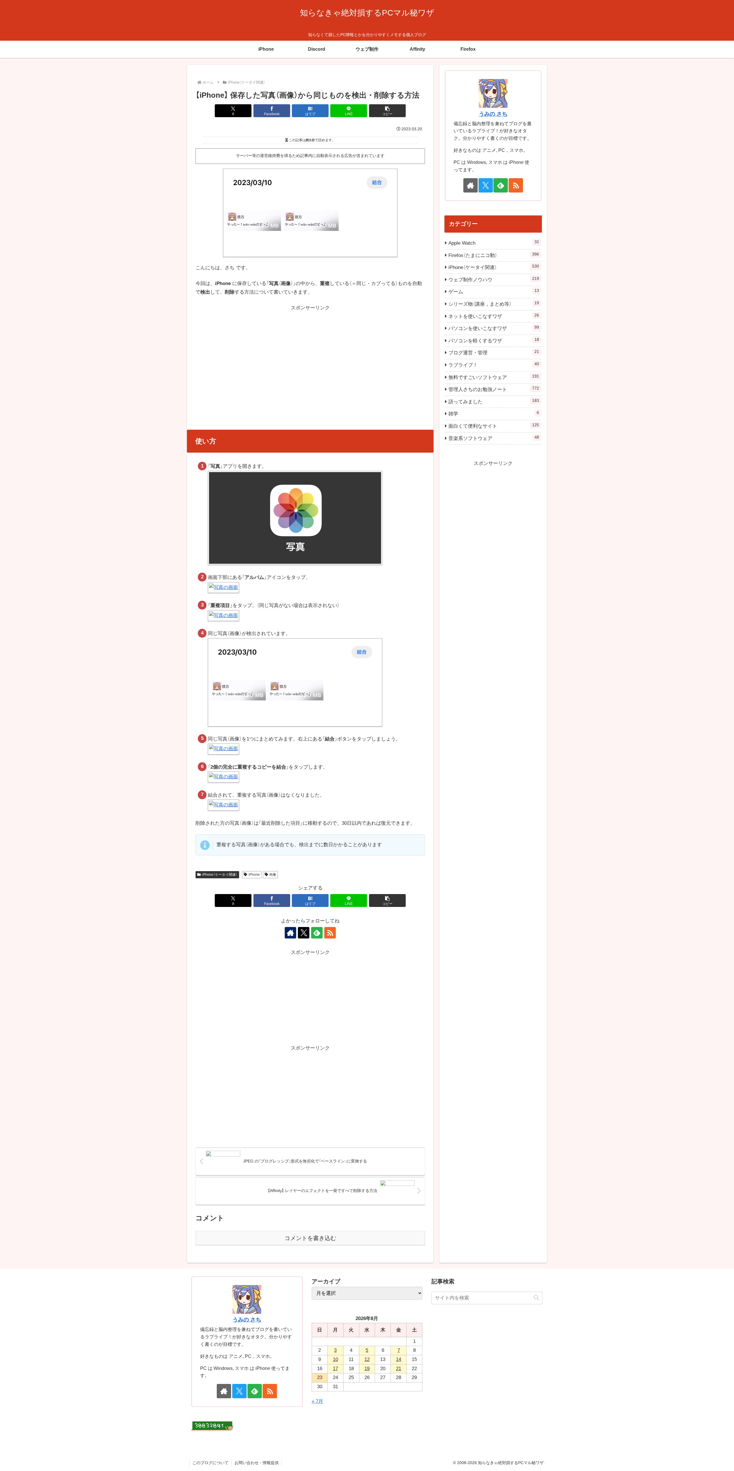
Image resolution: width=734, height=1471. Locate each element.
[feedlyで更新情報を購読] (317, 932)
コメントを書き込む (310, 1238)
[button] (387, 110)
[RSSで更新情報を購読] (330, 932)
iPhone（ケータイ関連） (219, 875)
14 (398, 1359)
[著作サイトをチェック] (290, 932)
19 (367, 1368)
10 (335, 1359)
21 (398, 1368)
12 (367, 1359)
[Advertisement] (310, 352)
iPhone (254, 875)
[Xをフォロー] (303, 932)
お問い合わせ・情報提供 (257, 1462)
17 (335, 1368)
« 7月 (317, 1401)
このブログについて (210, 1462)
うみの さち (493, 114)
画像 (272, 875)
